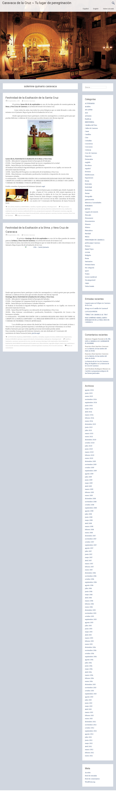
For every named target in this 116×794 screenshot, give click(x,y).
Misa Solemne (44, 343)
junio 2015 (88, 629)
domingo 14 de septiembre (50, 341)
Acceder (88, 772)
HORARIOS (13, 339)
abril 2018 (88, 523)
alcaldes (88, 106)
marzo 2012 (89, 749)
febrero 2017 (89, 567)
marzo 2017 (89, 564)
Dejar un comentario (23, 215)
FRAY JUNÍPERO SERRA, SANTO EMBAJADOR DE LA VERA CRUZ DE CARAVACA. (97, 320)
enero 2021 (89, 436)
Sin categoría (89, 268)
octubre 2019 (89, 467)
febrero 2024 (89, 418)
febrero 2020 (89, 455)
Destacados (89, 159)
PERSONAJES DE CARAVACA (94, 240)
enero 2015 (89, 644)
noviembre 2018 (90, 502)
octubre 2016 (89, 579)
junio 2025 (89, 393)
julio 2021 (88, 430)
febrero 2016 (89, 604)
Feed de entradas (91, 776)
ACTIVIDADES (12, 337)
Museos (88, 224)
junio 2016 (88, 591)
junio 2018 (88, 517)
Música (87, 227)
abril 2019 (88, 486)
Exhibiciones (60, 337)
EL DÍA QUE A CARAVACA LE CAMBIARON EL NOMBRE (97, 341)
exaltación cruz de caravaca (14, 211)
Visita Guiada (89, 286)
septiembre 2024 (91, 402)
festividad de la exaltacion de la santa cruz (26, 343)
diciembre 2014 (90, 647)
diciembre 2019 (90, 461)
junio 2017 (88, 554)
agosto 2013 (89, 697)
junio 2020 (89, 449)
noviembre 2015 (90, 613)
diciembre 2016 (90, 573)
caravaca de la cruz (23, 209)
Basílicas (18, 207)
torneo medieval (91, 277)
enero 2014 (89, 681)
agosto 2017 (89, 548)
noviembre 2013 (90, 687)
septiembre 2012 (91, 731)
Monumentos (39, 339)
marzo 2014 (89, 675)
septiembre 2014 (91, 656)
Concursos (89, 147)
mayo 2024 (89, 409)
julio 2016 (88, 588)
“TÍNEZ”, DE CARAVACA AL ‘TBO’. (96, 315)
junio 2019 (88, 480)
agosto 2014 (89, 660)
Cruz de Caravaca (91, 153)
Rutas (87, 258)
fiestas (8, 339)
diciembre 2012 (90, 722)
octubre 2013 (89, 691)
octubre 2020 (89, 443)
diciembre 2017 (90, 536)
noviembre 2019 (90, 464)
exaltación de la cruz (29, 211)
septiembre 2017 (91, 545)
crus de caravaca (36, 341)
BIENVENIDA (25, 207)
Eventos (52, 337)
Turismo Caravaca (29, 101)
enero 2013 (89, 718)
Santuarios (47, 339)
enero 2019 (89, 495)
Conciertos (89, 144)
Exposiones (68, 337)
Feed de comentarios (92, 779)
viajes (87, 283)
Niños (87, 237)
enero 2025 (89, 396)
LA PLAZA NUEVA (91, 311)
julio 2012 (88, 737)
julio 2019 (88, 477)
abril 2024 (88, 412)
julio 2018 (88, 514)
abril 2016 (88, 598)
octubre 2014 (89, 653)
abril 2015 (88, 635)
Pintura (87, 246)
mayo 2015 (88, 632)
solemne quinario (25, 345)
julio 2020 (88, 446)
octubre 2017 (89, 542)
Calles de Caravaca (91, 128)
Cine (86, 137)
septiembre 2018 (91, 508)
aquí (43, 186)
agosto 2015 (89, 622)
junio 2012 (88, 740)
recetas (87, 252)
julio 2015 (88, 625)
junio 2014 (88, 666)
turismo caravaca (62, 213)
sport (87, 271)
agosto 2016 (89, 585)
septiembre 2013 (91, 694)
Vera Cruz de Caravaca (56, 345)
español (38, 207)
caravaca (14, 209)
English (95, 9)
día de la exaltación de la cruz (55, 209)
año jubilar (11, 207)
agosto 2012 (89, 734)
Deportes (88, 156)
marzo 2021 (89, 433)
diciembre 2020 (90, 440)
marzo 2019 (89, 489)
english (87, 162)
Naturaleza (89, 230)
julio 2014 (88, 663)
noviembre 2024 (91, 399)
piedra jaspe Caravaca (92, 243)
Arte (86, 113)
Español (86, 9)
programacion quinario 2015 (46, 211)
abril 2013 (88, 709)
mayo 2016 (89, 595)
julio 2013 (88, 700)
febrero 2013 (89, 715)
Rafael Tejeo (89, 249)
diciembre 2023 (90, 424)
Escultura (88, 165)
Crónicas (88, 150)
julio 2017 (88, 551)
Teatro (87, 274)
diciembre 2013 (90, 684)
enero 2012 (89, 756)
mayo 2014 (89, 669)
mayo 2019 (89, 483)
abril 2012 (88, 746)
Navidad (88, 233)
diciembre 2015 (90, 610)
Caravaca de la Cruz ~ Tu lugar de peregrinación (36, 3)
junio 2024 (89, 405)
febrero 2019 (89, 492)
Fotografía (88, 196)
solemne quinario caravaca (48, 213)
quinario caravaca (60, 211)
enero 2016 (89, 607)
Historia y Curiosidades (93, 203)
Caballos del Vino (91, 125)
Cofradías (41, 337)
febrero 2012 (89, 753)
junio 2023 (88, 427)
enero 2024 (89, 421)
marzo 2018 (89, 526)
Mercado (88, 215)
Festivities (88, 190)
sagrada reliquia (54, 343)
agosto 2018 (89, 511)
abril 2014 (88, 672)
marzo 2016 (89, 601)
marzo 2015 (89, 638)
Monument (89, 218)
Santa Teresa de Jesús (32, 213)
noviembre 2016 (90, 576)
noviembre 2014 (90, 650)
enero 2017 (89, 570)
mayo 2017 (88, 557)
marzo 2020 (89, 452)
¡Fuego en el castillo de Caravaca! (96, 308)
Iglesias (44, 207)
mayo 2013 (88, 706)
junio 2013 (88, 703)
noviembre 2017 (90, 539)
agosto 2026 (89, 390)
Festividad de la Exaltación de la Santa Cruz (32, 97)
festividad (88, 187)
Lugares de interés (29, 339)
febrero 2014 (89, 678)
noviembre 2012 (91, 725)
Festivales (88, 184)
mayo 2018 (89, 520)
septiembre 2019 (91, 471)
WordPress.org (90, 782)
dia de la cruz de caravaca (38, 209)
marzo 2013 (89, 712)
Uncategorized (51, 207)
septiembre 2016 (91, 582)
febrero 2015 (89, 641)
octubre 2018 (89, 505)
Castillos (33, 207)
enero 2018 (89, 533)
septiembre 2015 (91, 619)
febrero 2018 (89, 529)
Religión (88, 255)
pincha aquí (36, 333)
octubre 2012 (89, 728)
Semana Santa (90, 264)
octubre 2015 (89, 616)
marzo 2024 (89, 415)
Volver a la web (108, 9)
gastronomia (89, 199)
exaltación (68, 209)
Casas (87, 131)
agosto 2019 (89, 474)
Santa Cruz (14, 213)
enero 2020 (89, 458)
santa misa (21, 213)
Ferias (87, 181)
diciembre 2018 (90, 498)
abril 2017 (88, 560)
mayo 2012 (89, 743)
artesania (88, 116)
